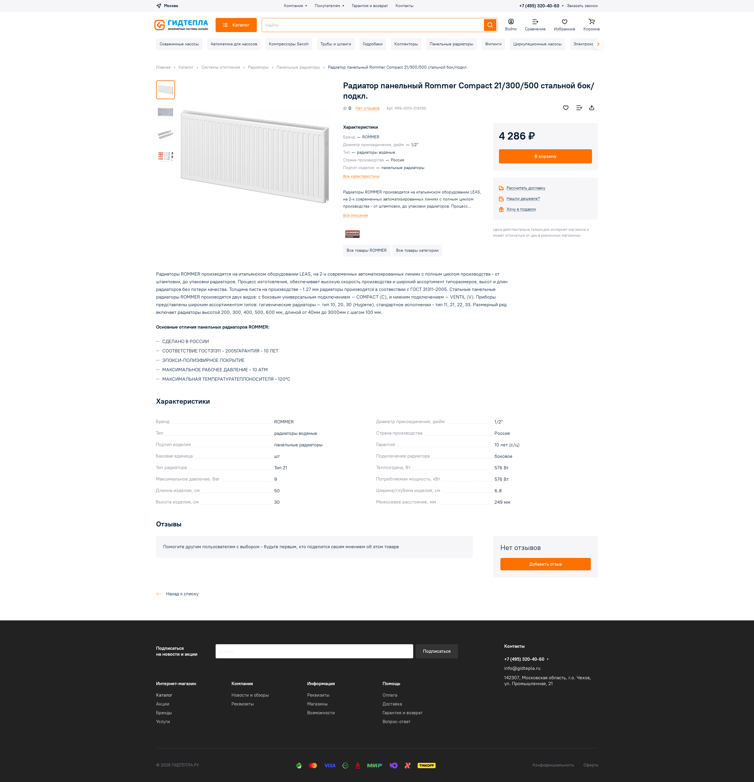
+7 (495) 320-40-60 (539, 6)
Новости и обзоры (250, 695)
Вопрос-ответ (397, 721)
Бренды (164, 712)
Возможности (321, 712)
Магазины (317, 704)
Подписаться (437, 651)
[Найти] (490, 25)
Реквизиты (243, 704)
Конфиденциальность (553, 765)
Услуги (163, 721)
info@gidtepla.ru (522, 668)
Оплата (390, 695)
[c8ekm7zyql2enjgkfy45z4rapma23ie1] (254, 156)
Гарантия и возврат (403, 712)
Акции (162, 704)
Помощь (391, 683)
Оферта (590, 765)
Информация (321, 683)
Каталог (164, 695)
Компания (242, 683)
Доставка (392, 704)
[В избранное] (566, 108)
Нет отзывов (367, 108)
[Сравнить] (579, 108)
